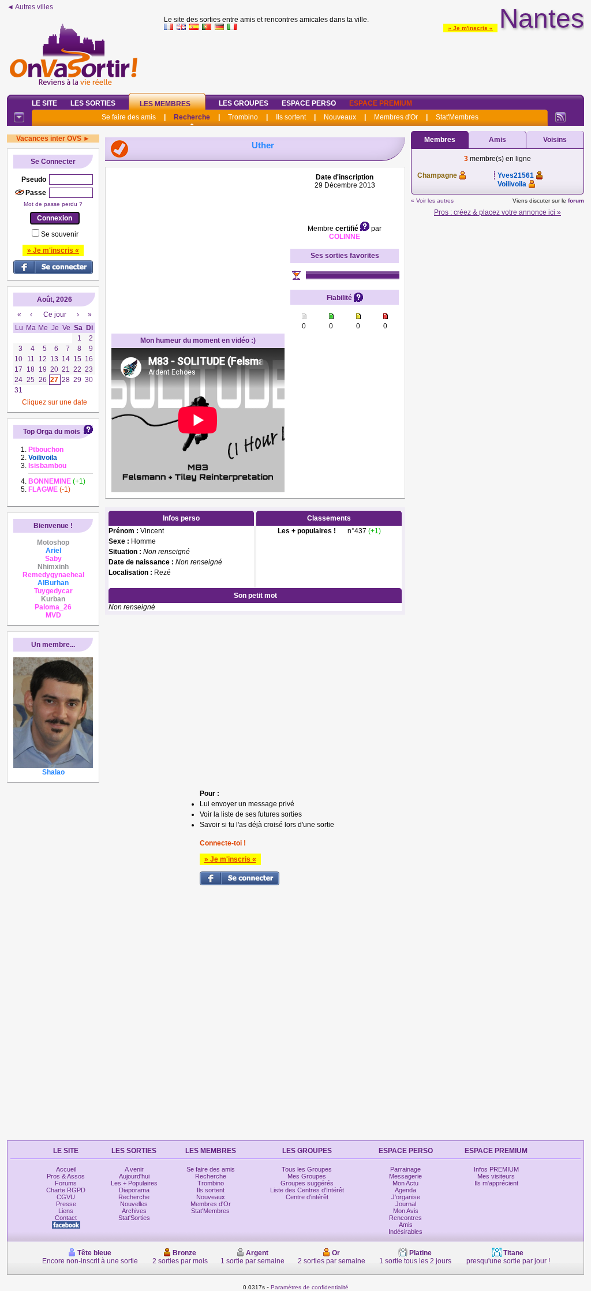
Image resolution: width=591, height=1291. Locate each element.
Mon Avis (405, 1210)
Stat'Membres (457, 117)
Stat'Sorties (134, 1217)
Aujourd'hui (134, 1176)
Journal (405, 1203)
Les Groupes (243, 103)
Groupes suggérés (307, 1183)
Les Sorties (92, 103)
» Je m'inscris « (470, 28)
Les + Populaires (134, 1183)
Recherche (192, 117)
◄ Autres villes (30, 7)
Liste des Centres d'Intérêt (307, 1190)
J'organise (405, 1196)
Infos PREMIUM (496, 1169)
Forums (66, 1183)
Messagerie (405, 1176)
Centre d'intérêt (307, 1196)
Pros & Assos (66, 1176)
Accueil (66, 1169)
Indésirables (405, 1231)
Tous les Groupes (307, 1169)
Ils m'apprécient (496, 1183)
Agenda (405, 1190)
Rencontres (405, 1217)
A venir (134, 1169)
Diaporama (134, 1190)
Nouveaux (340, 117)
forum (576, 200)
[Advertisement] (374, 60)
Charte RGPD (65, 1190)
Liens (65, 1210)
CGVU (66, 1196)
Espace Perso (309, 103)
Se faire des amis (129, 117)
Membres (439, 140)
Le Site (44, 103)
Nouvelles (134, 1203)
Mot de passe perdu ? (53, 204)
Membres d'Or (396, 117)
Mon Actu (405, 1183)
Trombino (243, 117)
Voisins (555, 140)
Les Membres (165, 104)
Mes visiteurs (496, 1176)
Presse (66, 1203)
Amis (497, 140)
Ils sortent (291, 117)
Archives (134, 1210)
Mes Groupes (306, 1176)
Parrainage (405, 1169)
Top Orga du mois (51, 432)
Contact (66, 1217)
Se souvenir (59, 234)
